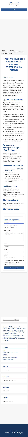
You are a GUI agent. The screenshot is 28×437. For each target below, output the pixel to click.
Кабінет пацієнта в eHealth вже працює (13, 330)
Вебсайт (6, 255)
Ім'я (5, 244)
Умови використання (8, 359)
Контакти (5, 356)
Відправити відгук (14, 267)
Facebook (7, 433)
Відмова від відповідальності (10, 352)
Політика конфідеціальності (10, 357)
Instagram (20, 433)
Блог (4, 351)
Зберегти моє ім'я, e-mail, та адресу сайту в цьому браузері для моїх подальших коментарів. (14, 262)
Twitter (14, 433)
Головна (5, 354)
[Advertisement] (14, 33)
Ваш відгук (7, 230)
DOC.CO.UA (14, 2)
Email (5, 249)
